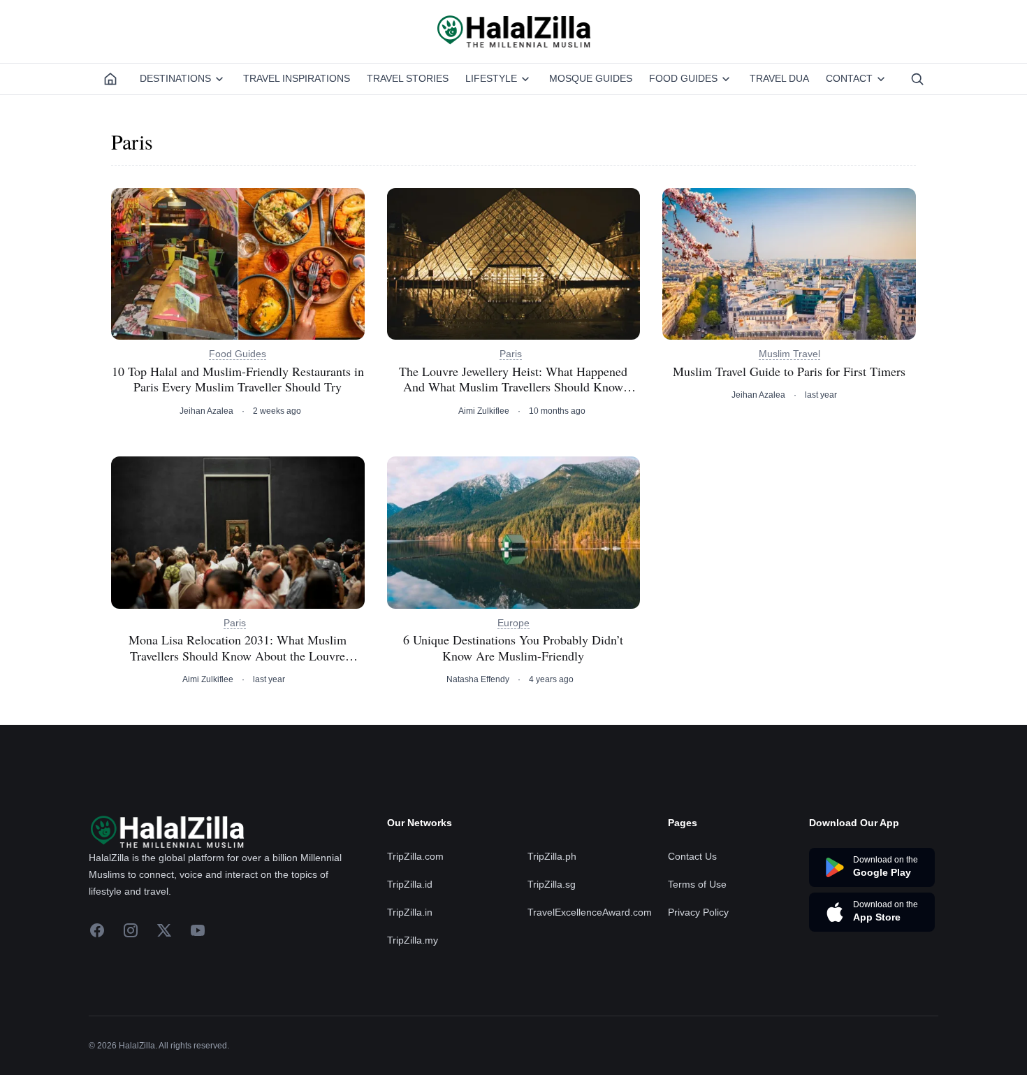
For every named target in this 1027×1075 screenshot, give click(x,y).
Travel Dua (779, 78)
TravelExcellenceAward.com (589, 912)
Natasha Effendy (477, 679)
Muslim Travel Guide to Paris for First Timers (789, 371)
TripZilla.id (409, 884)
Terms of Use (697, 884)
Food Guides (683, 78)
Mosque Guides (590, 78)
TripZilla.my (412, 940)
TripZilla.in (409, 912)
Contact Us (692, 856)
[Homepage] (110, 79)
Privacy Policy (698, 912)
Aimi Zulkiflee (483, 411)
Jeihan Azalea (206, 411)
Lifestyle (491, 78)
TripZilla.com (415, 856)
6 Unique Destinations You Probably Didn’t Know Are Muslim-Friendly (513, 647)
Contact (849, 78)
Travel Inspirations (296, 78)
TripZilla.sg (551, 884)
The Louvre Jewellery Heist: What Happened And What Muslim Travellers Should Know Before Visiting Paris (513, 379)
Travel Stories (408, 78)
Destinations (175, 78)
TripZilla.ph (551, 856)
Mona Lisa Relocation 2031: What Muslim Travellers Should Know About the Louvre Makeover (238, 647)
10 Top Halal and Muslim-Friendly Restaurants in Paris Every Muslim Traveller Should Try (238, 379)
